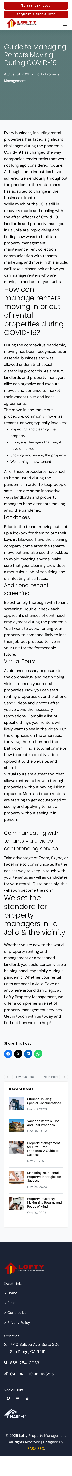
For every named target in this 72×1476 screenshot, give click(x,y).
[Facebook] (8, 1054)
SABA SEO (35, 1448)
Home (10, 1293)
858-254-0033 (24, 1362)
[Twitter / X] (18, 1054)
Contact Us (15, 1312)
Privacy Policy (17, 1322)
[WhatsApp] (38, 1054)
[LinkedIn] (28, 1054)
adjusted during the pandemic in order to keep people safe (35, 484)
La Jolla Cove (42, 983)
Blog (9, 1302)
